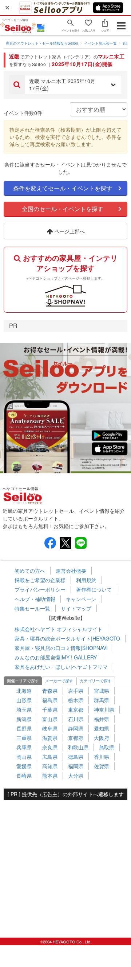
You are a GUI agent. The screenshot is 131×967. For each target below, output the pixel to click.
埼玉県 (24, 709)
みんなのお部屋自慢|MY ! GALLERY (56, 657)
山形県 (24, 700)
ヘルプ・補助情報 (35, 598)
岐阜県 (49, 728)
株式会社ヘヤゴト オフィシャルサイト (59, 629)
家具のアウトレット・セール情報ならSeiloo (42, 43)
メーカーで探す (59, 680)
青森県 (49, 690)
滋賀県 (49, 737)
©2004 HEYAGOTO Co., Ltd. (65, 942)
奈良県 (49, 747)
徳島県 (75, 756)
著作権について (94, 589)
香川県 (101, 756)
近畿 (126, 43)
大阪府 (101, 737)
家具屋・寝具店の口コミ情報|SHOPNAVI (61, 647)
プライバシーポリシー (40, 589)
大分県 (75, 775)
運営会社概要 (71, 570)
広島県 (49, 756)
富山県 (49, 719)
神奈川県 (104, 709)
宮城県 (101, 690)
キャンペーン (81, 598)
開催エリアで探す (23, 680)
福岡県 (75, 766)
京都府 (75, 737)
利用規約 (86, 580)
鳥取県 (106, 747)
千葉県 (49, 709)
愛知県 (101, 728)
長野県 (24, 728)
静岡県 (75, 728)
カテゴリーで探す (96, 680)
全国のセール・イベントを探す (62, 209)
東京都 (75, 709)
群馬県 (101, 700)
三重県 (24, 737)
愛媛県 (24, 766)
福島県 (49, 700)
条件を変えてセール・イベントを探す (62, 188)
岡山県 (24, 756)
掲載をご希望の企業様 (40, 580)
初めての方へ (30, 570)
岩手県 (75, 690)
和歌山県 (78, 747)
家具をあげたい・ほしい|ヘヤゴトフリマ (61, 666)
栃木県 (75, 700)
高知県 (49, 766)
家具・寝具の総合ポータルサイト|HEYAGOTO (67, 638)
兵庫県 (24, 747)
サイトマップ (76, 608)
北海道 (24, 690)
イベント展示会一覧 (100, 43)
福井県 (101, 719)
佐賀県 (101, 766)
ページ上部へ (69, 231)
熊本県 (49, 775)
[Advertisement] (65, 865)
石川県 (75, 719)
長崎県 (24, 775)
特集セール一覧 (32, 608)
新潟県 (24, 719)
